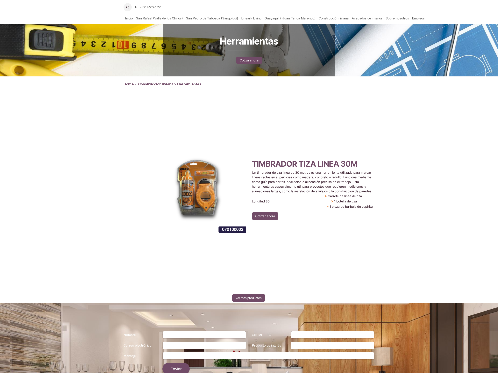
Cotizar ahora (265, 216)
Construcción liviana (156, 84)
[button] (128, 7)
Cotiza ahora (249, 60)
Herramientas (189, 84)
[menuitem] (129, 18)
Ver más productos (249, 298)
